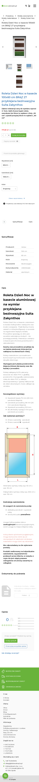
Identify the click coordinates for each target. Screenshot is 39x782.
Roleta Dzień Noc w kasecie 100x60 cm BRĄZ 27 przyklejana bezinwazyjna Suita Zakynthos (18, 25)
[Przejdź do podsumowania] (29, 6)
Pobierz (25, 595)
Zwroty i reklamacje (10, 730)
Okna (5, 708)
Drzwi (5, 710)
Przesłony (10, 16)
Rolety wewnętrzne (25, 16)
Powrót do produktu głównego (14, 153)
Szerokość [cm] (7, 173)
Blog (5, 712)
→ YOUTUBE (7, 751)
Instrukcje (6, 716)
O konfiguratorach (9, 714)
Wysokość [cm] (7, 161)
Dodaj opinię (10, 641)
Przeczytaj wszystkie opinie (16, 646)
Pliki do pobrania (9, 718)
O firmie (6, 698)
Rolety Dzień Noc (27, 18)
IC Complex (12, 779)
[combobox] (6, 165)
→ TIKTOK (7, 749)
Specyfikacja (17, 222)
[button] (3, 47)
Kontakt (6, 700)
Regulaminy (7, 726)
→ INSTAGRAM (8, 744)
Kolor (4, 184)
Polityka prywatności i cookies (14, 728)
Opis (30, 222)
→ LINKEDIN (7, 753)
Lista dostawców (9, 735)
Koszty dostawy (9, 737)
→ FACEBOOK (8, 746)
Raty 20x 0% (7, 732)
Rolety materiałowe (9, 18)
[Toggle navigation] (34, 6)
